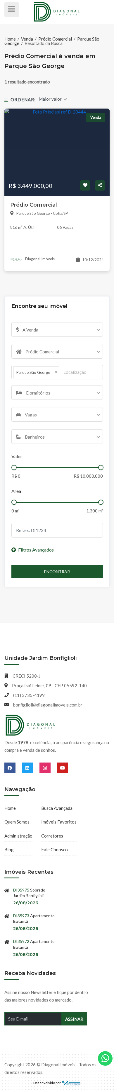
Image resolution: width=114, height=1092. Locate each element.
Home (10, 38)
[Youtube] (62, 767)
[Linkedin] (30, 767)
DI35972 (21, 941)
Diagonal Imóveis (39, 259)
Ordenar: (23, 99)
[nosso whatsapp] (105, 1058)
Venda (27, 38)
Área (16, 491)
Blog (9, 849)
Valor (16, 456)
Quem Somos (17, 821)
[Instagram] (48, 767)
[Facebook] (13, 767)
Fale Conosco (54, 849)
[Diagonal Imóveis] (30, 725)
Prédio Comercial (55, 38)
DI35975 (21, 889)
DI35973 (21, 915)
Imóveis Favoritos (59, 821)
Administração (18, 835)
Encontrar (57, 571)
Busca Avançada (56, 808)
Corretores (52, 835)
